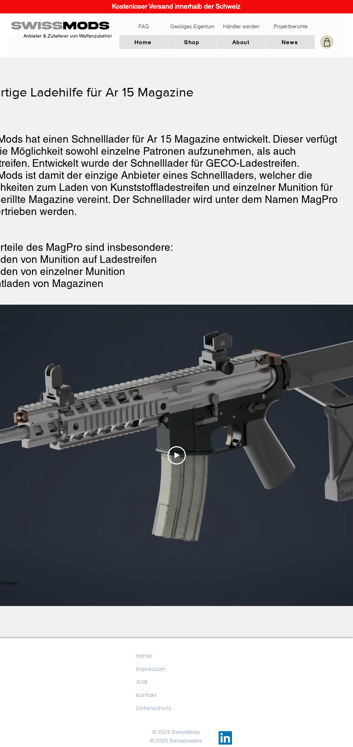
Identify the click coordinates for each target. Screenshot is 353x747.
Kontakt (146, 695)
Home (144, 656)
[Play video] (177, 455)
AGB (142, 682)
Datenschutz (153, 708)
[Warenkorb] (326, 42)
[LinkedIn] (225, 738)
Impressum (150, 669)
